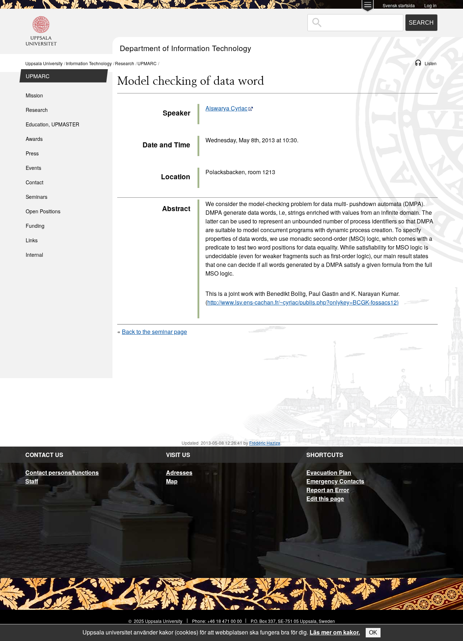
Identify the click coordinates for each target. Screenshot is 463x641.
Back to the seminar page (154, 331)
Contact (34, 182)
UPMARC (147, 63)
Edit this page (325, 498)
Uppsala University (44, 63)
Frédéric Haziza (264, 443)
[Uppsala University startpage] (41, 50)
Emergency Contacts (335, 481)
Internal (34, 254)
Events (33, 167)
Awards (34, 138)
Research (124, 63)
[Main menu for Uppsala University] (367, 6)
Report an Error (327, 490)
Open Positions (43, 211)
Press (32, 153)
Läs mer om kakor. (335, 632)
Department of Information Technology (185, 47)
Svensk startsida (399, 5)
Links (32, 240)
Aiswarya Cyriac (226, 108)
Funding (35, 225)
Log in (430, 5)
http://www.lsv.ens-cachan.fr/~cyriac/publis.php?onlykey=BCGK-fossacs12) (303, 302)
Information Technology (89, 63)
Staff (31, 481)
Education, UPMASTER (52, 124)
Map (172, 481)
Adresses (179, 472)
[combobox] (355, 22)
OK (373, 632)
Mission (34, 95)
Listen (431, 63)
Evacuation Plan (328, 472)
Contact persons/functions (62, 472)
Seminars (36, 196)
